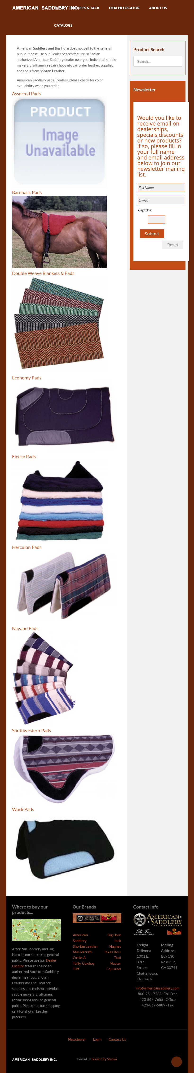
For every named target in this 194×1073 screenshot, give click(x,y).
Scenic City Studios (104, 1059)
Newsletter (77, 1039)
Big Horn (114, 935)
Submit (152, 233)
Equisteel (113, 969)
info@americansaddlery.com (157, 988)
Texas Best (112, 952)
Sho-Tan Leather (85, 946)
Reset (172, 245)
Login (97, 1039)
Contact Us (117, 1039)
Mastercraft (82, 952)
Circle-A (79, 958)
